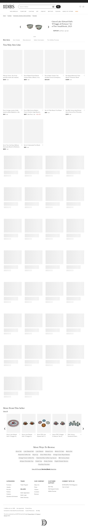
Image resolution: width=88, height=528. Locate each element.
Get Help (50, 486)
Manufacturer (27, 40)
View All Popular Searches (44, 469)
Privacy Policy (28, 508)
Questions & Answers (12, 496)
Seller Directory (24, 497)
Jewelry (43, 11)
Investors (36, 492)
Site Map (38, 510)
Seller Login (23, 495)
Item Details (16, 40)
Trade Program (24, 485)
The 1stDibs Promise (53, 40)
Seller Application (25, 493)
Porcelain (35, 15)
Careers (36, 489)
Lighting (31, 11)
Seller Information (39, 40)
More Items (6, 40)
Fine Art (9, 489)
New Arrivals (14, 11)
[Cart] (83, 6)
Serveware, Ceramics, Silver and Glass (22, 15)
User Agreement (20, 508)
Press (35, 487)
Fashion (57, 11)
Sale (76, 11)
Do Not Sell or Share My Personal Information (14, 510)
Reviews (36, 494)
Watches (50, 11)
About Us (36, 485)
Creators (9, 494)
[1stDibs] (8, 6)
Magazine (69, 485)
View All (5, 411)
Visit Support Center (53, 489)
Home (4, 15)
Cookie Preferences (29, 510)
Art (37, 11)
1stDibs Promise (52, 491)
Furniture (23, 11)
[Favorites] (80, 6)
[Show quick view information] (21, 75)
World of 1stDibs (68, 11)
